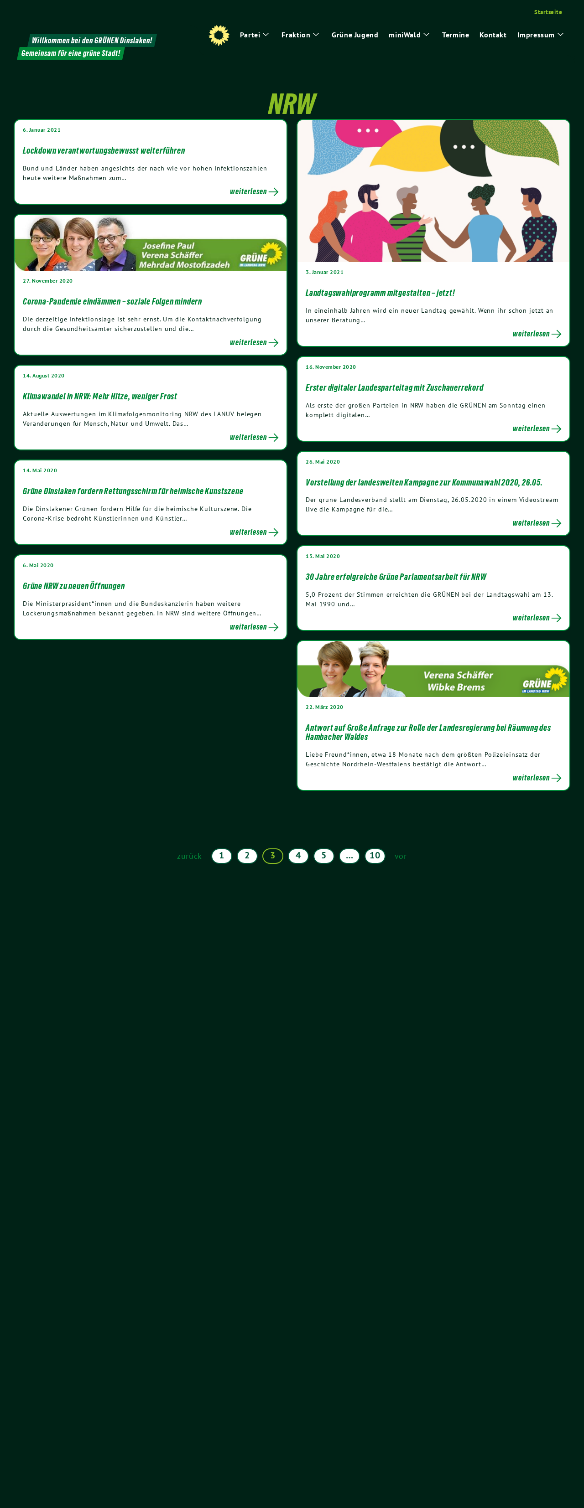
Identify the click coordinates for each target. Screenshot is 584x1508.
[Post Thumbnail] (433, 190)
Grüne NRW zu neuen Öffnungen (74, 586)
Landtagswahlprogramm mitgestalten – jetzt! (380, 293)
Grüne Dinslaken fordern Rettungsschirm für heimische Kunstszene (133, 491)
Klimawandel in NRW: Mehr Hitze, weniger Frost (100, 396)
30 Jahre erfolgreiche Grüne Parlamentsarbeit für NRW (396, 577)
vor (401, 856)
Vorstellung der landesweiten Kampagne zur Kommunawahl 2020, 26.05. (424, 482)
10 (375, 855)
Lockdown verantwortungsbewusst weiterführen (104, 150)
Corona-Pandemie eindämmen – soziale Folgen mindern (112, 301)
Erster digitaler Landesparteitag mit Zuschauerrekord (395, 387)
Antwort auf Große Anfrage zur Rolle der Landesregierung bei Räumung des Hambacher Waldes (428, 732)
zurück (189, 856)
